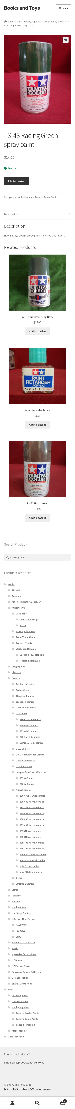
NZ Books (17, 960)
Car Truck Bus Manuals (32, 654)
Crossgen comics (25, 701)
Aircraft (16, 590)
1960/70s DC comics (30, 719)
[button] (66, 40)
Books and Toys (22, 7)
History (16, 901)
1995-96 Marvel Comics (32, 842)
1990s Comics (27, 778)
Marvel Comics (24, 789)
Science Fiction (20, 977)
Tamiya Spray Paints (53, 21)
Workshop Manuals (26, 648)
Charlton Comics (25, 695)
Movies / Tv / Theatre (23, 942)
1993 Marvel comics (30, 831)
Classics (16, 672)
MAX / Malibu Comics (31, 872)
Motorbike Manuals (30, 660)
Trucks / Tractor (24, 643)
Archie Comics (23, 690)
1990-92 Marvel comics (32, 825)
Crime (15, 889)
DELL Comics (23, 748)
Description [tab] (11, 214)
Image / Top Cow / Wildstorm (31, 772)
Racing (23, 625)
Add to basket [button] (37, 331)
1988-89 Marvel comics (32, 819)
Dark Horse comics (26, 707)
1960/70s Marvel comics (32, 795)
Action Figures (20, 995)
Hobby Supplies (32, 21)
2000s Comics (27, 784)
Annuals (16, 596)
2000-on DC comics (30, 736)
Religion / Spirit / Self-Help (26, 972)
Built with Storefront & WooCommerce (27, 1089)
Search (37, 1103)
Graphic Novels (24, 766)
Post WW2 (21, 925)
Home (11, 21)
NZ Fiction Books (21, 966)
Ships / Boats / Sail (22, 983)
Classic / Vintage (29, 619)
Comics (16, 678)
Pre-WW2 (20, 930)
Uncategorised (16, 1036)
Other (19, 877)
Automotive (18, 607)
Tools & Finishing (25, 1024)
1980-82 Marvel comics (32, 801)
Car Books (21, 613)
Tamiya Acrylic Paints (27, 1013)
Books (11, 584)
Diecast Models (20, 1001)
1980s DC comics (29, 725)
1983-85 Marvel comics (32, 807)
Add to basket (16, 181)
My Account (12, 1103)
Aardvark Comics (25, 684)
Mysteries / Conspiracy (24, 954)
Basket (57, 1100)
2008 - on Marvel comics (32, 860)
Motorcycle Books (25, 631)
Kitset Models (19, 1030)
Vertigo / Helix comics (31, 742)
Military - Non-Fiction (23, 919)
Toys (19, 21)
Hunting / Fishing (21, 913)
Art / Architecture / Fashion (26, 601)
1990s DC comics (29, 731)
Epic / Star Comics (29, 866)
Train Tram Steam (26, 637)
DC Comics (21, 713)
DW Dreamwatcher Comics (30, 754)
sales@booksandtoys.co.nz (28, 1062)
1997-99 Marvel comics (32, 848)
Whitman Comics (25, 883)
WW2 (18, 936)
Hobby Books (19, 907)
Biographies (18, 666)
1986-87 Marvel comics (32, 813)
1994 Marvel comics (30, 836)
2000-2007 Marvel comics (33, 854)
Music (15, 948)
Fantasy (16, 895)
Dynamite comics (25, 760)
